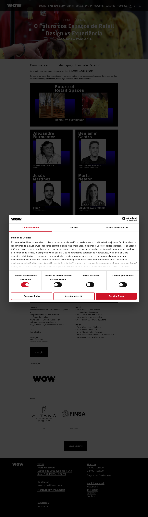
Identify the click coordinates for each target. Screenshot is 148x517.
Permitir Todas (116, 296)
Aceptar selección (74, 296)
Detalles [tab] (74, 227)
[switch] (58, 284)
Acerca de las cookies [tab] (117, 227)
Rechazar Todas (32, 296)
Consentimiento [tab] (31, 227)
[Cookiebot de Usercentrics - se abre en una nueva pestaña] (124, 219)
